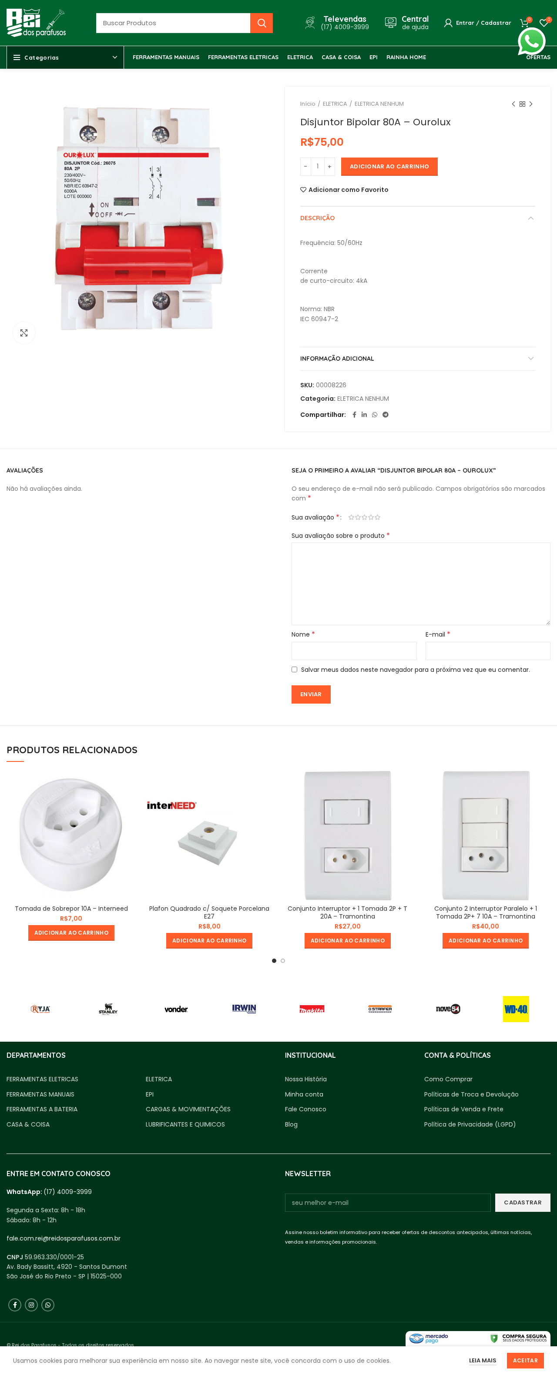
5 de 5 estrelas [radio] (377, 517)
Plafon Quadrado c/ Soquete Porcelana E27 (209, 912)
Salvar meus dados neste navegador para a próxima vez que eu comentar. (415, 669)
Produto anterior (513, 104)
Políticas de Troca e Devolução (471, 1094)
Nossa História (306, 1079)
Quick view (130, 785)
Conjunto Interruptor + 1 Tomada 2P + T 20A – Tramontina (347, 912)
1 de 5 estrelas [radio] (351, 517)
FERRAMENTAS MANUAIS (40, 1094)
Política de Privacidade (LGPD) (470, 1124)
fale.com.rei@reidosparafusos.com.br (64, 1238)
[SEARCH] (261, 23)
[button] (71, 933)
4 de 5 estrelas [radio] (371, 517)
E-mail (438, 634)
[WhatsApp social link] (374, 414)
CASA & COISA (28, 1124)
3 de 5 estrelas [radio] (364, 517)
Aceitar (525, 1360)
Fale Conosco (305, 1109)
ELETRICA (335, 104)
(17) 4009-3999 (68, 1191)
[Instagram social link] (31, 1304)
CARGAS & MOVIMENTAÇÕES (188, 1109)
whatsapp (532, 32)
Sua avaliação (315, 517)
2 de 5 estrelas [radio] (358, 517)
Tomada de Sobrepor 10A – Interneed (71, 908)
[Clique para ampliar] (24, 333)
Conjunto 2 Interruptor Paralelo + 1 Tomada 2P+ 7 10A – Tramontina (485, 912)
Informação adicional (337, 358)
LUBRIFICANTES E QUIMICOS (185, 1124)
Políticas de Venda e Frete (463, 1109)
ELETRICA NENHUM (379, 104)
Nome (303, 634)
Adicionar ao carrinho (389, 166)
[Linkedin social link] (364, 414)
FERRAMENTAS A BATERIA (42, 1109)
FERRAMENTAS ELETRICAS (42, 1079)
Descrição (317, 218)
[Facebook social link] (354, 414)
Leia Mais (483, 1360)
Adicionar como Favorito (349, 190)
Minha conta (304, 1094)
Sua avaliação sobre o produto (341, 535)
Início (307, 104)
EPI (150, 1094)
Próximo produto (531, 104)
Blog (291, 1124)
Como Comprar (448, 1079)
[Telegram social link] (385, 414)
